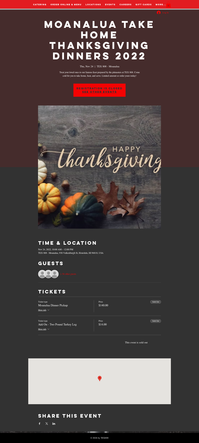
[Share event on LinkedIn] (53, 423)
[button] (168, 5)
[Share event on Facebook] (39, 423)
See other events (99, 92)
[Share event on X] (46, 423)
